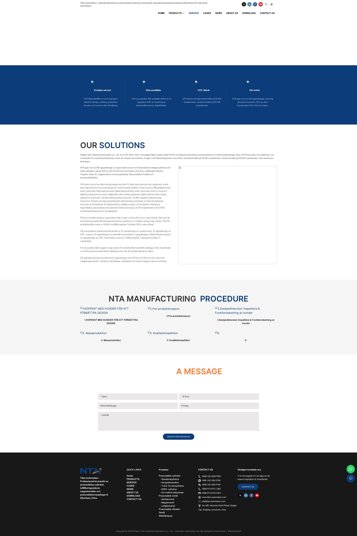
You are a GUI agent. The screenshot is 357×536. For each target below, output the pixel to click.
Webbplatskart (234, 531)
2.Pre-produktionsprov (178, 316)
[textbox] (125, 214)
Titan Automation (171, 48)
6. (246, 340)
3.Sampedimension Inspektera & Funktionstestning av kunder (246, 321)
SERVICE (187, 48)
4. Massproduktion (111, 340)
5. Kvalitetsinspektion (178, 340)
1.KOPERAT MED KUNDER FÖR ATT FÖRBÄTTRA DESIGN (111, 321)
